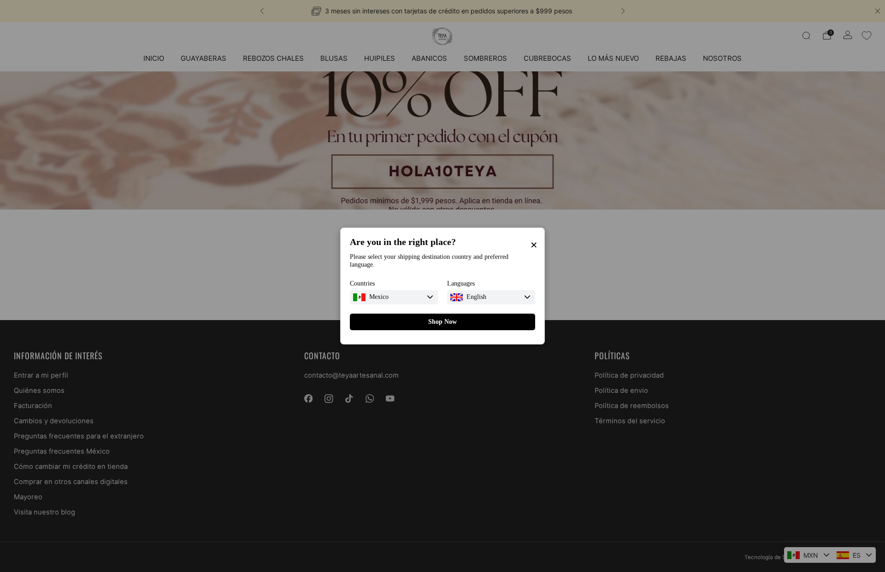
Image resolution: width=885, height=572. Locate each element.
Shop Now (442, 321)
